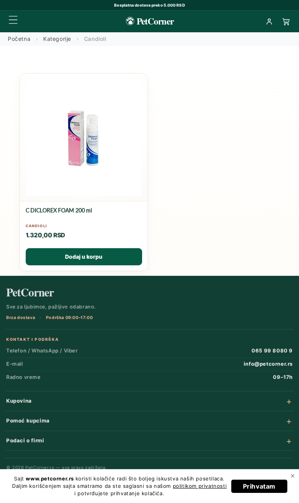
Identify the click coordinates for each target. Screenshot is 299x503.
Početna (19, 38)
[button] (13, 20)
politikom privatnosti (200, 486)
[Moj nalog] (269, 21)
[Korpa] (286, 21)
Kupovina (19, 401)
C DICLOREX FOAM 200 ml (59, 210)
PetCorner (30, 292)
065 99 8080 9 (272, 350)
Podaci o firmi (25, 440)
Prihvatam (259, 486)
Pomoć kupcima (28, 420)
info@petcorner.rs (268, 364)
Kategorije (57, 38)
